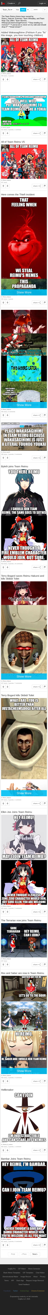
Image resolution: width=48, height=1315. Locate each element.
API (12, 1280)
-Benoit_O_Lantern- (8, 1144)
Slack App (20, 1280)
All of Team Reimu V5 (13, 141)
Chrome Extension (37, 1291)
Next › (35, 1254)
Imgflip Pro (12, 1269)
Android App (24, 1291)
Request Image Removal (35, 1280)
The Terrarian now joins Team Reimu (21, 920)
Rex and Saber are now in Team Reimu (22, 973)
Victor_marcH (6, 127)
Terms (6, 1280)
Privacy (42, 1277)
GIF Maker (22, 1269)
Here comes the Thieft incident (18, 194)
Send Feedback (24, 1284)
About (35, 1277)
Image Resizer (26, 1277)
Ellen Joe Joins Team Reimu (16, 812)
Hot (17, 10)
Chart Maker (40, 1273)
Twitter (15, 1291)
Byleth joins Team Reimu (14, 466)
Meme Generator (34, 1269)
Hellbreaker (7, 1089)
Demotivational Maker (10, 1277)
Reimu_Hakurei (7, 73)
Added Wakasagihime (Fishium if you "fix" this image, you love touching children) (23, 34)
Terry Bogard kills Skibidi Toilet (17, 695)
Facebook (7, 1291)
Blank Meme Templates (11, 1273)
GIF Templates (28, 1273)
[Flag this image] (45, 79)
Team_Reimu (8, 10)
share (35, 79)
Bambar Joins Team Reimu (16, 1158)
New (23, 10)
